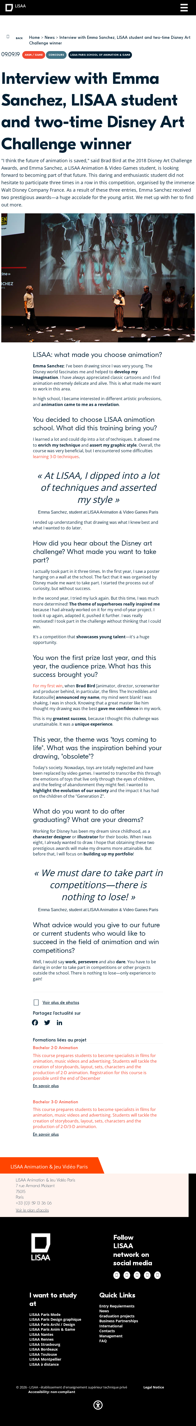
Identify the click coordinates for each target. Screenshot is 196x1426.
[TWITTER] (47, 1022)
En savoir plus (46, 1086)
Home (34, 37)
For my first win (48, 686)
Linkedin (137, 1275)
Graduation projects (116, 1316)
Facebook (116, 1275)
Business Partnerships (118, 1320)
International (110, 1326)
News (50, 37)
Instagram (127, 1275)
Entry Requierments (116, 1306)
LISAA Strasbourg (44, 1344)
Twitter (147, 1275)
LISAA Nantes (41, 1334)
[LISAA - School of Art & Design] (40, 1246)
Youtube (157, 1275)
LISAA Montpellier (45, 1359)
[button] (98, 1405)
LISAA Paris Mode (44, 1314)
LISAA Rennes (41, 1339)
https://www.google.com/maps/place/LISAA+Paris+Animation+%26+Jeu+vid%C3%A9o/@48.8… (94, 1210)
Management (110, 1336)
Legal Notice (153, 1387)
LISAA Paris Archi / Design (52, 1324)
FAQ (103, 1340)
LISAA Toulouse (43, 1354)
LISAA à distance (44, 1364)
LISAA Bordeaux (43, 1349)
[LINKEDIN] (59, 1022)
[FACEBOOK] (35, 1022)
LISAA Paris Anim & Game (52, 1329)
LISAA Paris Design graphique (55, 1319)
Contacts (107, 1330)
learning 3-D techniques (56, 456)
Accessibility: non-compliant (51, 1392)
